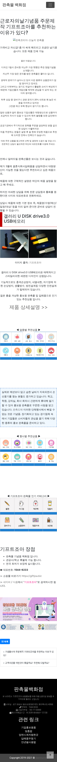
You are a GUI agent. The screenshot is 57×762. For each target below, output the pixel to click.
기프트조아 (35, 262)
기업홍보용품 (28, 727)
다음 (15, 582)
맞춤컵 (28, 731)
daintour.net (41, 757)
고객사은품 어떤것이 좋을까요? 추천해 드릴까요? (27, 662)
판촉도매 (18, 409)
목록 (6, 641)
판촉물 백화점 (14, 4)
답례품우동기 (28, 738)
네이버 (6, 582)
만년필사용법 (28, 742)
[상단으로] (50, 755)
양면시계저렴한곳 (28, 734)
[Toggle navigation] (50, 5)
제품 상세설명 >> (28, 307)
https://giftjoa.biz (32, 575)
